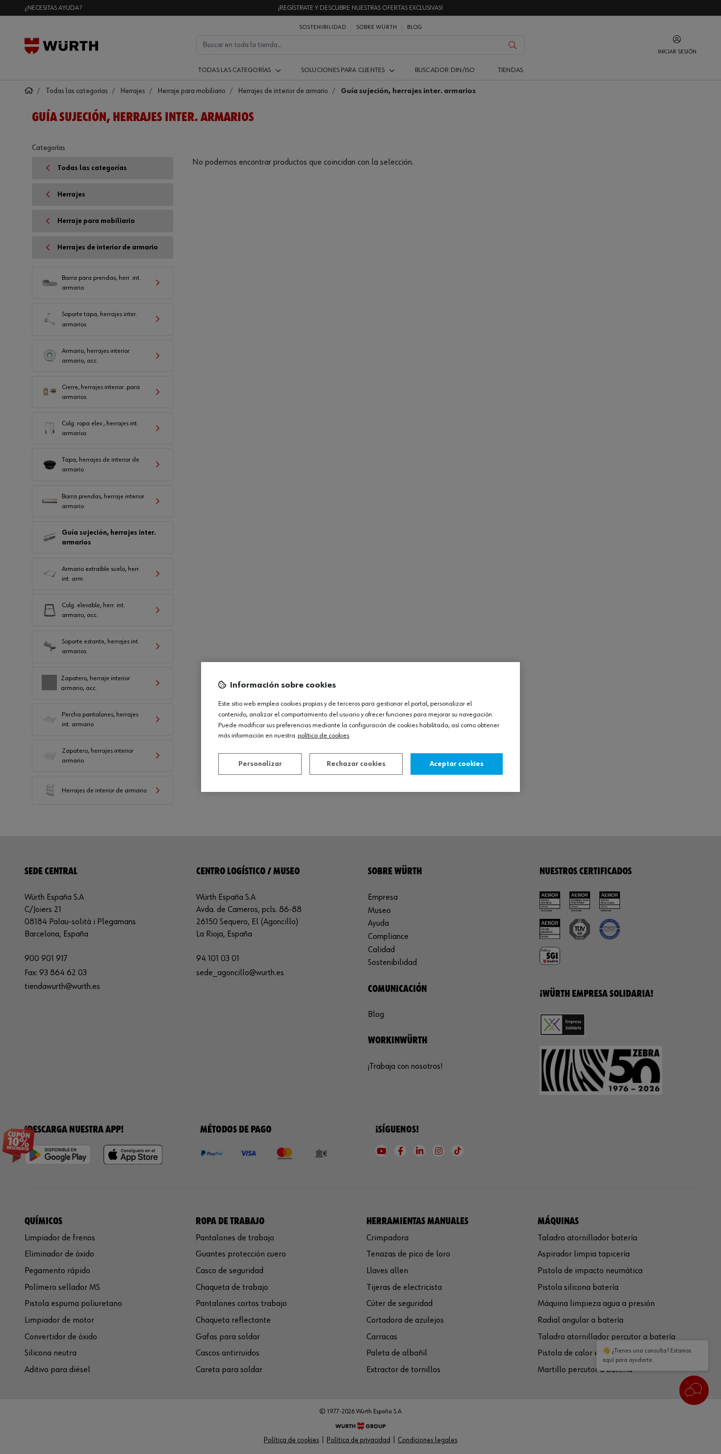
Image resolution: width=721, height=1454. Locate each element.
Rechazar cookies (356, 764)
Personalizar (260, 764)
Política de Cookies (323, 735)
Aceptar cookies (457, 764)
